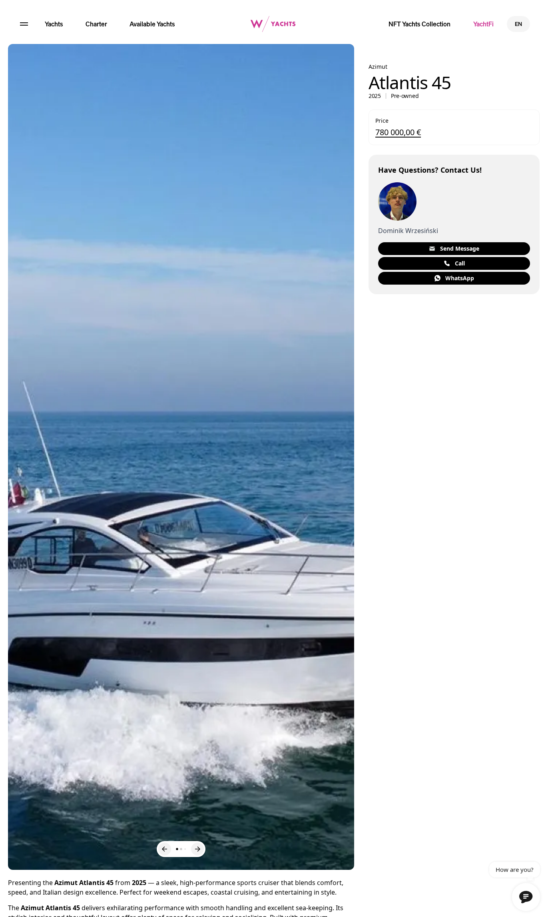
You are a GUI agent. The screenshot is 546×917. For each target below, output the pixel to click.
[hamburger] (24, 24)
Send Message (459, 248)
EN (518, 24)
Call (460, 263)
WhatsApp (459, 278)
